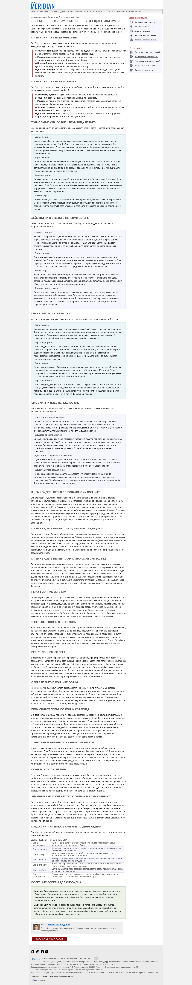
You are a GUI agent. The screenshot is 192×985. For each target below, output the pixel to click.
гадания (79, 12)
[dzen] (47, 953)
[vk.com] (33, 953)
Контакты (44, 977)
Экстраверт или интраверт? (145, 66)
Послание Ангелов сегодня (145, 35)
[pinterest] (38, 953)
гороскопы (45, 12)
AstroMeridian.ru (50, 958)
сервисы (132, 12)
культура (110, 12)
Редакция (35, 977)
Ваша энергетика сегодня (145, 22)
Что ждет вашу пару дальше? (146, 57)
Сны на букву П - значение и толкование (64, 17)
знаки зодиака (59, 12)
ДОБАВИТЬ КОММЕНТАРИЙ (49, 939)
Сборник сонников (38, 17)
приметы (100, 12)
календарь (89, 12)
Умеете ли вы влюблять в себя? (147, 52)
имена (71, 12)
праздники (122, 12)
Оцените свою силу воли (144, 70)
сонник (34, 12)
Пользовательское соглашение (61, 977)
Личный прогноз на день (144, 27)
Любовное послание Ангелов (146, 40)
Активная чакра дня (142, 31)
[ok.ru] (42, 953)
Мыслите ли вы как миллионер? (147, 61)
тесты (141, 12)
